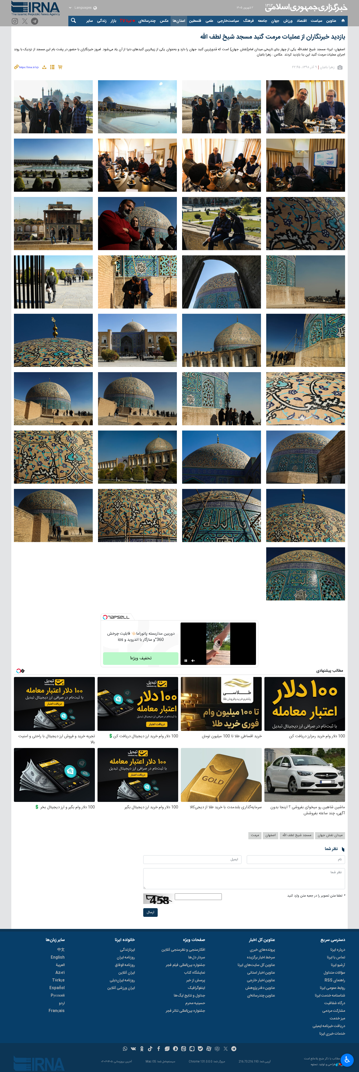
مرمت (255, 835)
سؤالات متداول (334, 973)
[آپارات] (208, 1049)
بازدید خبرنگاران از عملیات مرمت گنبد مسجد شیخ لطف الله (272, 37)
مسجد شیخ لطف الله (296, 835)
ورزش (288, 21)
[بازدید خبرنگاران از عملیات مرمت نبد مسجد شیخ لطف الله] (305, 106)
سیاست (316, 21)
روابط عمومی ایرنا (332, 988)
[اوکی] (141, 1049)
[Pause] (186, 661)
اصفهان (270, 835)
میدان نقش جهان (330, 835)
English (58, 957)
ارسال (150, 912)
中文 (61, 950)
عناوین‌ (331, 21)
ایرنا (306, 8)
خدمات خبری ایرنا (332, 1034)
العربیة (60, 965)
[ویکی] (133, 1049)
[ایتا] (183, 1049)
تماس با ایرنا (336, 957)
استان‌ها (179, 21)
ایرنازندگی (127, 950)
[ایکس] (225, 1049)
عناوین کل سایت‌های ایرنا (256, 965)
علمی (209, 21)
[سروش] (175, 1049)
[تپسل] (105, 617)
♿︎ (347, 1059)
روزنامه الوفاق (125, 965)
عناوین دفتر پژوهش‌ (260, 988)
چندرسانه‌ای (147, 21)
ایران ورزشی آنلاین (121, 988)
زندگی (101, 21)
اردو (62, 1003)
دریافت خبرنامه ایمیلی (328, 1026)
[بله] (200, 1049)
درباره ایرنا (337, 950)
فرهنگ (248, 21)
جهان (275, 21)
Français (57, 1011)
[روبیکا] (217, 1049)
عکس (164, 21)
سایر (89, 21)
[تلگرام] (35, 22)
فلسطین (195, 21)
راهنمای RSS (335, 980)
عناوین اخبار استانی (261, 973)
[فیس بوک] (158, 1049)
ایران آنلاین (127, 973)
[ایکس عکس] (25, 22)
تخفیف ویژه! (141, 658)
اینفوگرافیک (196, 988)
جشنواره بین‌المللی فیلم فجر (185, 965)
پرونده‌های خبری (262, 950)
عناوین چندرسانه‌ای (261, 996)
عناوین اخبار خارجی (261, 980)
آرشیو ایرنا (338, 965)
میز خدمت (337, 1018)
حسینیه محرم (195, 1003)
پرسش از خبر (195, 980)
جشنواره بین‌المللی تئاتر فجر (185, 1011)
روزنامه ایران (126, 957)
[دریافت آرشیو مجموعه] (44, 68)
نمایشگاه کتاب (194, 973)
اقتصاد (302, 21)
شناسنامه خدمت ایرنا (330, 996)
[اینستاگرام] (15, 22)
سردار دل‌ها (196, 957)
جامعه (262, 21)
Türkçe (58, 980)
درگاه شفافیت (334, 1003)
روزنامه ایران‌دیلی (122, 980)
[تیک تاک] (150, 1049)
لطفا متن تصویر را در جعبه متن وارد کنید (316, 895)
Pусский (58, 996)
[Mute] (193, 661)
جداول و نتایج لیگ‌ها (189, 996)
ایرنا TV (125, 21)
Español (57, 988)
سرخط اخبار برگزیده (261, 957)
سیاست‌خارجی (228, 21)
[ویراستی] (167, 1049)
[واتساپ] (125, 1049)
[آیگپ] (192, 1049)
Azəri (60, 973)
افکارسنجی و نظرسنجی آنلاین (183, 950)
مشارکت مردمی (333, 1011)
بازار (113, 21)
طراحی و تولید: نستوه (323, 1065)
